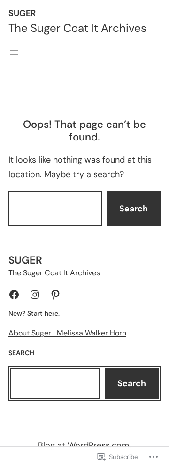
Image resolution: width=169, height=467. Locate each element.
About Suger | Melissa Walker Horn (67, 333)
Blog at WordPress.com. (84, 445)
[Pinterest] (55, 294)
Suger (22, 13)
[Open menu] (14, 52)
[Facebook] (14, 294)
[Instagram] (34, 294)
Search (133, 208)
